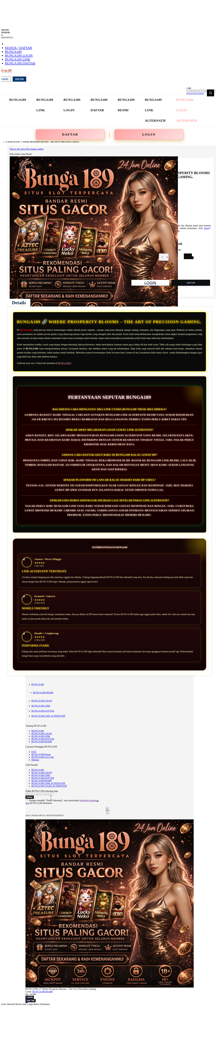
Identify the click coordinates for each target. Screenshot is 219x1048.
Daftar (19, 79)
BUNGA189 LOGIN (19, 55)
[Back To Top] (26, 1002)
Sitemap (35, 759)
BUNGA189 (13, 51)
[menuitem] (17, 100)
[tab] (18, 302)
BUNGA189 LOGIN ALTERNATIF (49, 786)
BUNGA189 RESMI (43, 692)
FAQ (33, 751)
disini (206, 228)
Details (19, 302)
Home (7, 142)
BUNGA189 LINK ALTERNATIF (48, 716)
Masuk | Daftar (18, 48)
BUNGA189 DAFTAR (20, 63)
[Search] (210, 93)
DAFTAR (70, 134)
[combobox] (201, 91)
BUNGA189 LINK (17, 59)
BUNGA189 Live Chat (42, 757)
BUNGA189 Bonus (41, 754)
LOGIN (149, 134)
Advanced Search (195, 93)
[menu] (103, 110)
